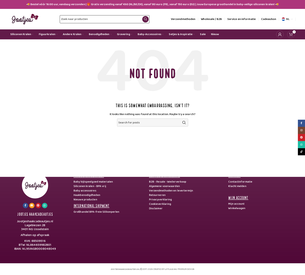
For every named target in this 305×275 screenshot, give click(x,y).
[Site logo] (24, 19)
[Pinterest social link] (38, 205)
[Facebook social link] (25, 205)
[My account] (279, 34)
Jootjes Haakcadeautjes (35, 214)
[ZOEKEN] (184, 122)
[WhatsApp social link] (44, 205)
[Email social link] (32, 205)
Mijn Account (238, 197)
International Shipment (91, 205)
